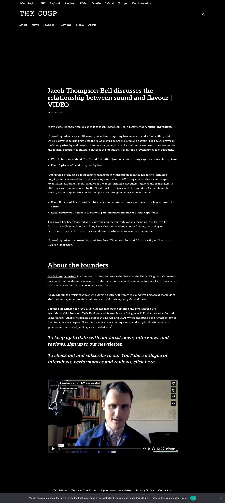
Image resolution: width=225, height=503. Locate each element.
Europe (122, 3)
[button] (55, 25)
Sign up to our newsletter (116, 490)
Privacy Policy (145, 490)
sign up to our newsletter (94, 344)
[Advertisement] (112, 53)
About (92, 24)
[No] (221, 498)
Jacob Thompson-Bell (62, 276)
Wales (84, 3)
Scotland (69, 3)
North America (141, 3)
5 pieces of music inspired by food (81, 165)
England (55, 3)
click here (143, 362)
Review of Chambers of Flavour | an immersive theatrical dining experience (108, 212)
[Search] (203, 14)
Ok (193, 498)
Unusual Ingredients (159, 127)
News (35, 24)
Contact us (164, 490)
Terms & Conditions (83, 490)
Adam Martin (57, 295)
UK (43, 3)
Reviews (66, 24)
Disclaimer (60, 490)
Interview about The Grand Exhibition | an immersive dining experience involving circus (119, 159)
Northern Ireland (103, 3)
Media (80, 24)
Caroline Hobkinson (61, 308)
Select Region (27, 3)
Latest (23, 24)
